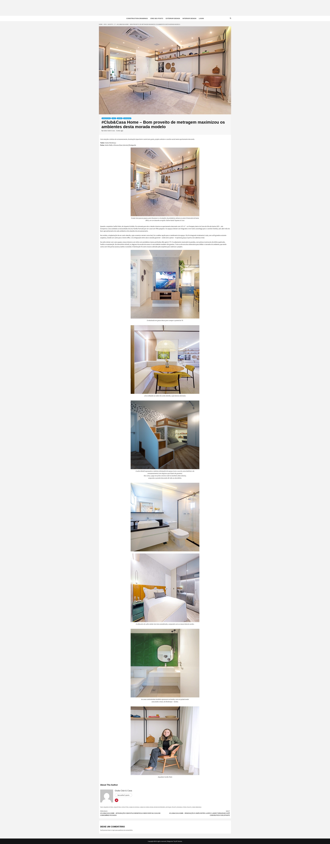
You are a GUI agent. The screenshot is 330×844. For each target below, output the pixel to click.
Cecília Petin (124, 807)
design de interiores (159, 807)
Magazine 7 (170, 841)
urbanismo (127, 118)
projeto (174, 807)
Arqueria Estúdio (108, 807)
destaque (168, 807)
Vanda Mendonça (196, 807)
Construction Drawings (137, 18)
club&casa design (134, 807)
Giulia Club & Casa (109, 131)
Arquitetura (106, 118)
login (113, 830)
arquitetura (117, 807)
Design (120, 118)
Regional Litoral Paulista (184, 807)
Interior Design (189, 18)
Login (201, 18)
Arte (113, 118)
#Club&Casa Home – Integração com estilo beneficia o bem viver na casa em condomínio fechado (130, 813)
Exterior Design (173, 18)
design (151, 807)
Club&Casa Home (144, 807)
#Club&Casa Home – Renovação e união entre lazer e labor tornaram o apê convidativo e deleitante (199, 813)
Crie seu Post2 (156, 18)
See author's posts (123, 795)
